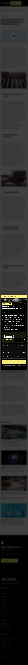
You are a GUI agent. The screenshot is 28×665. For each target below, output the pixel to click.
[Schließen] (25, 299)
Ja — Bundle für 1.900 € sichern (14, 362)
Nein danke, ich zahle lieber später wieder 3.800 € (14, 367)
